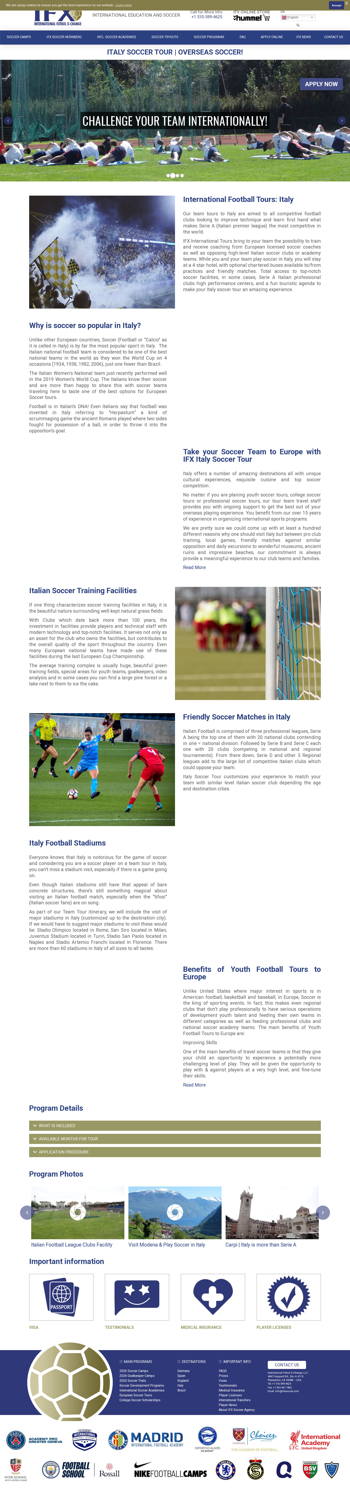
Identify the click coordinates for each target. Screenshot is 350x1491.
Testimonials (228, 1385)
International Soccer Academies (142, 1390)
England (183, 1381)
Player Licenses (230, 1395)
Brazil (181, 1390)
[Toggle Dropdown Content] (298, 25)
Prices (223, 1376)
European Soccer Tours (136, 1395)
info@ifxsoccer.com (287, 1391)
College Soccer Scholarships (140, 1400)
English (292, 17)
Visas (223, 1381)
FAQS (223, 1371)
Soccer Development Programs (142, 1385)
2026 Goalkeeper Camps (137, 1376)
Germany (183, 1371)
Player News (228, 1405)
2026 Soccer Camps (134, 1371)
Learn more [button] (123, 5)
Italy (180, 1385)
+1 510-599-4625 (206, 16)
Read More (194, 567)
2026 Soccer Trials (133, 1381)
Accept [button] (336, 5)
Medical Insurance (232, 1390)
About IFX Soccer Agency (237, 1410)
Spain (181, 1376)
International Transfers (235, 1400)
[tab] (175, 1126)
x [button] (346, 3)
